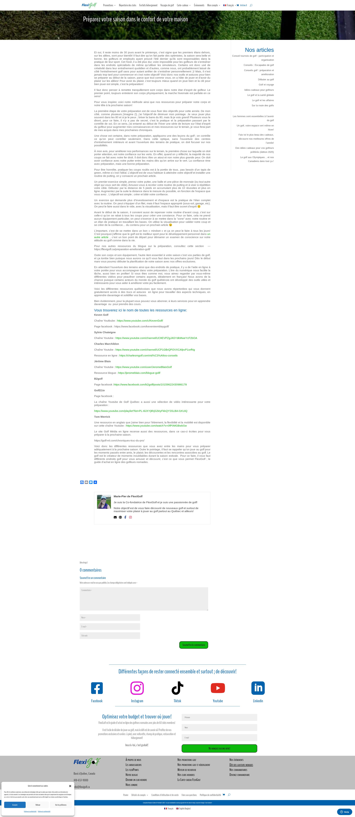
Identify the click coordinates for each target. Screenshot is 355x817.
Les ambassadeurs (134, 764)
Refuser (38, 805)
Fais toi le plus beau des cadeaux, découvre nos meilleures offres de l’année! (256, 138)
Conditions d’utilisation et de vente (165, 795)
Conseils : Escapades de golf (259, 65)
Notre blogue (132, 774)
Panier (125, 795)
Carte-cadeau (182, 5)
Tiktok (177, 701)
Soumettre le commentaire (193, 645)
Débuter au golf (266, 79)
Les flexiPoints (132, 769)
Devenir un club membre (136, 779)
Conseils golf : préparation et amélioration (115, 26)
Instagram (137, 701)
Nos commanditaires (238, 769)
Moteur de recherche (187, 769)
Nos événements (237, 759)
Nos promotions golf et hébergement (194, 764)
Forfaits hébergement (148, 5)
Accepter (14, 805)
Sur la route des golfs (263, 105)
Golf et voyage (266, 84)
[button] (70, 786)
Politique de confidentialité (30, 811)
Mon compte (212, 5)
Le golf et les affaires (263, 100)
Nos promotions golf (187, 759)
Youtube (218, 701)
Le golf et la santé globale (260, 95)
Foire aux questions (189, 795)
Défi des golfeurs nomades (241, 764)
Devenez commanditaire (240, 774)
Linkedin (258, 701)
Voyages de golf (167, 5)
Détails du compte (138, 795)
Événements (199, 5)
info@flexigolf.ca (82, 787)
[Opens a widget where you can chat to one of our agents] (344, 812)
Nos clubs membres (186, 774)
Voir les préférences (60, 805)
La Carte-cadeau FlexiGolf (189, 779)
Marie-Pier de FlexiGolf (91, 26)
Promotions (108, 5)
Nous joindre (131, 784)
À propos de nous (133, 759)
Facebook (96, 701)
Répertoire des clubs (127, 5)
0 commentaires (131, 26)
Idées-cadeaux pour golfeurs (259, 90)
